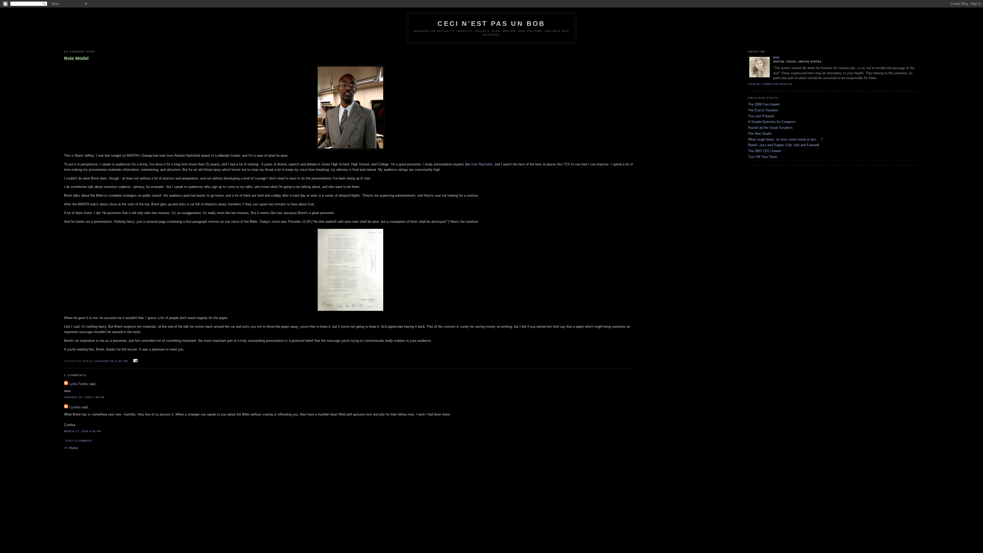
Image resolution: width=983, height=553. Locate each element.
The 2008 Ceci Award (763, 104)
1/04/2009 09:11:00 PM (111, 361)
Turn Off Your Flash (762, 157)
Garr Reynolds (482, 164)
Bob (776, 57)
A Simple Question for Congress (772, 122)
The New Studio (760, 133)
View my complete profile (770, 84)
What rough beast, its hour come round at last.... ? (785, 139)
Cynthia (74, 407)
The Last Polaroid (761, 116)
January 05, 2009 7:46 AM (84, 397)
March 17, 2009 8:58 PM (82, 431)
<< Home (71, 448)
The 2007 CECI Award (764, 151)
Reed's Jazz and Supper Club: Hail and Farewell (783, 145)
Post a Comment (79, 440)
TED (566, 164)
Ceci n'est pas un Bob (491, 23)
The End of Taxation (763, 110)
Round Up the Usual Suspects (770, 128)
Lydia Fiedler (78, 384)
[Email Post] (134, 361)
